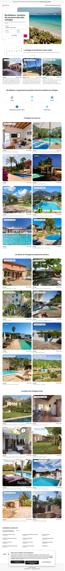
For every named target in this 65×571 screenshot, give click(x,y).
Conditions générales (35, 568)
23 (21, 48)
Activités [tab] (18, 530)
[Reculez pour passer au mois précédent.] (6, 35)
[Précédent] (30, 56)
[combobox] (16, 27)
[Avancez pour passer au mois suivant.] (21, 35)
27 (14, 51)
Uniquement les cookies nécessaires (32, 562)
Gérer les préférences (46, 562)
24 (6, 51)
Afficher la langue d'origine (45, 1)
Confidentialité (27, 568)
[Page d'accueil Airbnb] (6, 5)
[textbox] (10, 32)
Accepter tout (18, 562)
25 (9, 51)
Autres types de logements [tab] (8, 530)
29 (19, 51)
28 (16, 51)
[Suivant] (34, 56)
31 (6, 53)
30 (21, 51)
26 (11, 51)
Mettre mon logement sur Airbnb (53, 5)
